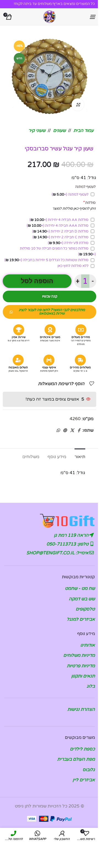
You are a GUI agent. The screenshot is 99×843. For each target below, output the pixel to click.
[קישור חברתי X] (72, 430)
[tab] (80, 456)
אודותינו (87, 645)
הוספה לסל (37, 281)
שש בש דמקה (82, 599)
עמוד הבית (83, 130)
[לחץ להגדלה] (78, 104)
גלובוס (88, 769)
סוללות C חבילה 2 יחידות (60, 237)
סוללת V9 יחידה (68, 243)
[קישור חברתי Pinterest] (64, 430)
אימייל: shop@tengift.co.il (58, 553)
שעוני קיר (36, 130)
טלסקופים (85, 609)
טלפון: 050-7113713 (68, 544)
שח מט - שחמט (80, 588)
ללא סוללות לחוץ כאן (73, 266)
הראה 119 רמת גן (72, 535)
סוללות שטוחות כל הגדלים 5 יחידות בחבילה (46, 260)
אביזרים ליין (84, 780)
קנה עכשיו (49, 296)
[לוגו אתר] (49, 16)
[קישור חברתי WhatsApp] (58, 430)
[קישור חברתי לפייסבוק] (79, 430)
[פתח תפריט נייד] (92, 16)
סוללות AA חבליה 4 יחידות (59, 220)
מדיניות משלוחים (79, 655)
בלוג (91, 686)
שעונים (59, 130)
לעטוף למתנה (70, 194)
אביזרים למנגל (81, 619)
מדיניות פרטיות (81, 666)
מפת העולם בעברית (76, 759)
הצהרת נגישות (81, 709)
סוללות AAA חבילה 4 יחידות (58, 225)
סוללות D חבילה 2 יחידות (60, 231)
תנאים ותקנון (83, 676)
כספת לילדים (82, 749)
